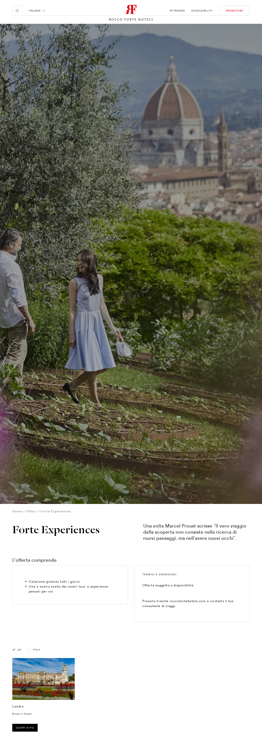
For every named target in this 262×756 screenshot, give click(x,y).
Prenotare (234, 10)
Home (17, 511)
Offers (31, 511)
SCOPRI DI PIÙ (25, 727)
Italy (37, 649)
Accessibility (202, 10)
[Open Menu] (17, 11)
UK (19, 649)
